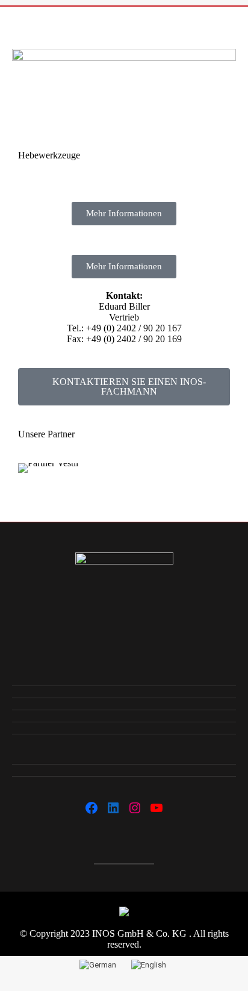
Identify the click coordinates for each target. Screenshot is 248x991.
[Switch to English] (150, 964)
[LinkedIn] (113, 808)
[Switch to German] (99, 964)
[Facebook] (91, 808)
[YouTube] (156, 808)
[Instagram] (135, 808)
